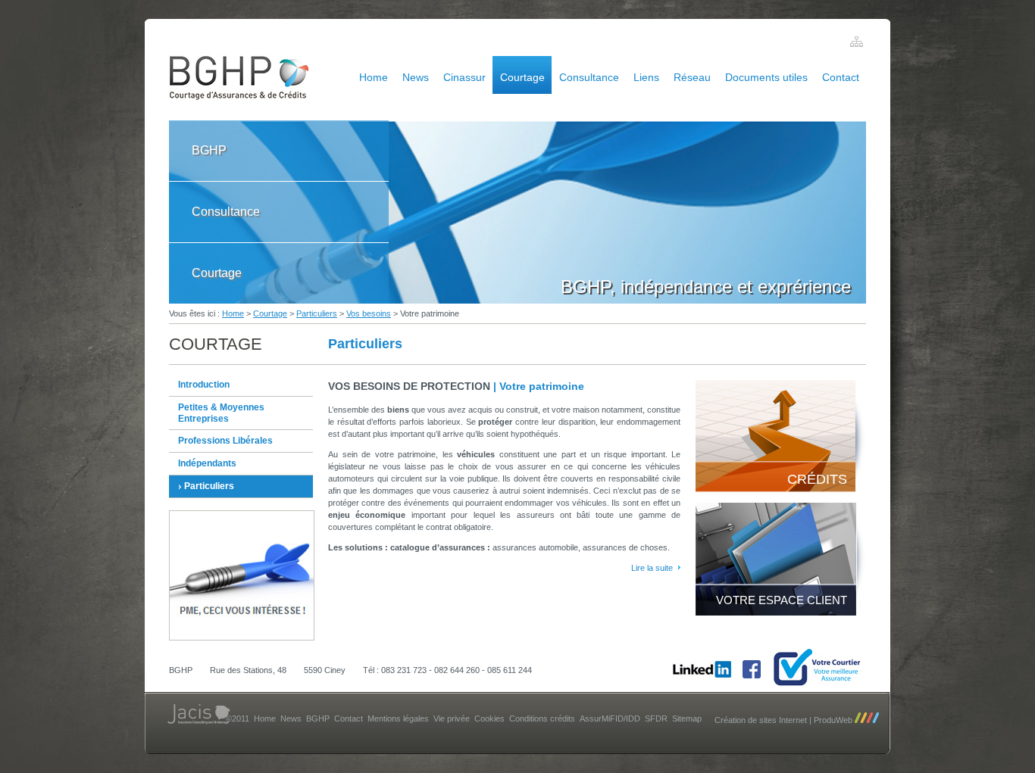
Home (373, 77)
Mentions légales (398, 718)
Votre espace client (781, 600)
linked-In (702, 669)
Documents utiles (766, 77)
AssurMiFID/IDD (610, 718)
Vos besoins (368, 313)
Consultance (589, 77)
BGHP (209, 150)
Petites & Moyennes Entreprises (221, 413)
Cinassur (464, 77)
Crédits (817, 479)
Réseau (692, 77)
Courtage (522, 77)
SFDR (656, 718)
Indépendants (207, 463)
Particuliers (316, 313)
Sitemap (687, 718)
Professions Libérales (225, 440)
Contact (840, 77)
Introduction (204, 384)
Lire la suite (652, 567)
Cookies (489, 718)
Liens (646, 77)
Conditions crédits (542, 718)
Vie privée (451, 718)
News (415, 77)
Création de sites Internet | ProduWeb (784, 720)
